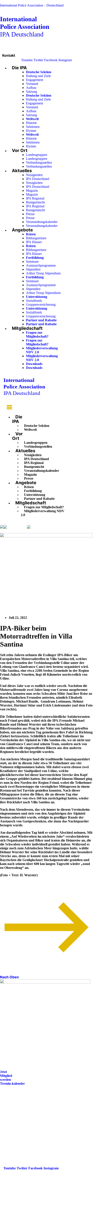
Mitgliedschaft (27, 328)
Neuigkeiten (34, 175)
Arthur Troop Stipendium (43, 273)
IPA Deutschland (24, 26)
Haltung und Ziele (38, 76)
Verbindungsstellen (39, 162)
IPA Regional (35, 198)
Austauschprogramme (41, 265)
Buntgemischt (35, 202)
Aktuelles (22, 170)
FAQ (7, 1114)
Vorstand (32, 84)
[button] (7, 407)
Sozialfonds (34, 300)
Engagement (34, 80)
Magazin (32, 190)
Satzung (31, 91)
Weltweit (30, 429)
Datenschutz (12, 1126)
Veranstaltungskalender (42, 222)
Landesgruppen (36, 155)
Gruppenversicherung (41, 304)
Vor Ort (19, 150)
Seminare (32, 261)
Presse (30, 214)
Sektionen (33, 127)
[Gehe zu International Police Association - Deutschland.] (1, 527)
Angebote (22, 230)
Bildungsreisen (36, 238)
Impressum (11, 1120)
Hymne (31, 130)
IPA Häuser (34, 242)
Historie (31, 123)
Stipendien (33, 269)
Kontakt (8, 55)
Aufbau (31, 87)
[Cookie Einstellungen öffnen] (32, 1216)
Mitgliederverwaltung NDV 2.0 (42, 513)
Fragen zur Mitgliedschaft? (37, 334)
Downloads (34, 364)
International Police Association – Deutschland (32, 5)
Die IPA (19, 67)
